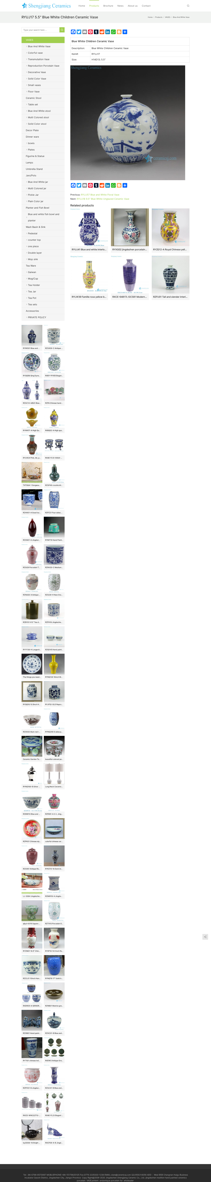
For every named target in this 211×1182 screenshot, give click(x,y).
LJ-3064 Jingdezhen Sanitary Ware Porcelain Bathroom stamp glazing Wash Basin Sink (32, 896)
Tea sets (32, 304)
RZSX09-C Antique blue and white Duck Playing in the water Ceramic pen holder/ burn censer (54, 348)
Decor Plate (32, 130)
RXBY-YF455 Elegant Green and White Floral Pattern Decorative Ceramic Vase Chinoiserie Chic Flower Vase (54, 376)
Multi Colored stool (38, 117)
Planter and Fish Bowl (37, 207)
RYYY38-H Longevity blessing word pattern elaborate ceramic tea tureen (32, 650)
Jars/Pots (31, 175)
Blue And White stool (39, 110)
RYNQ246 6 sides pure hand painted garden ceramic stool (54, 732)
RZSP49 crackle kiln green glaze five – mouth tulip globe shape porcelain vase (54, 485)
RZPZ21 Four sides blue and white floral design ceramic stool (54, 513)
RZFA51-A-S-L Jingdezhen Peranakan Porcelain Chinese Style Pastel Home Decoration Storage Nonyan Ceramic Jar (54, 814)
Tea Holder (34, 285)
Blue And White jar (38, 181)
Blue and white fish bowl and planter (43, 217)
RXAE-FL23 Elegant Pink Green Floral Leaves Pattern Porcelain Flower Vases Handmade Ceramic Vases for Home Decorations (54, 1115)
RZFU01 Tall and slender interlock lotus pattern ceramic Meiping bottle (170, 296)
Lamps (29, 162)
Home (82, 5)
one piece (33, 246)
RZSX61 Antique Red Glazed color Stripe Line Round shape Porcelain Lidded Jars (32, 869)
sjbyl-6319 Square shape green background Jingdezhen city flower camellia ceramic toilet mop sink (32, 924)
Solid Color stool (37, 123)
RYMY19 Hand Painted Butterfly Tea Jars (54, 540)
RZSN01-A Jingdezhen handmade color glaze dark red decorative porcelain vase (32, 540)
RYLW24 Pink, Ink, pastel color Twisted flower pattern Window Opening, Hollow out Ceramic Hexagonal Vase (32, 458)
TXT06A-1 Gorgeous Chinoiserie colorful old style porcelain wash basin (32, 485)
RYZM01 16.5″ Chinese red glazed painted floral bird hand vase (32, 951)
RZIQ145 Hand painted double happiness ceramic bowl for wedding (54, 650)
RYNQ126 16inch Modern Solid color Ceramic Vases (54, 677)
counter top (34, 239)
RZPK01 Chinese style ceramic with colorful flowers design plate (32, 841)
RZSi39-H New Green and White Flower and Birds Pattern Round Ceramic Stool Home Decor (54, 595)
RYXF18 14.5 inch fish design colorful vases (54, 951)
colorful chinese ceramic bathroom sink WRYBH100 (54, 841)
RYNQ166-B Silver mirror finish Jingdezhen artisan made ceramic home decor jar (32, 787)
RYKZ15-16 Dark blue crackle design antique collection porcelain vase (54, 869)
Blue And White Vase (39, 46)
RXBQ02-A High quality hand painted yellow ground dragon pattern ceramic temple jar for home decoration (54, 430)
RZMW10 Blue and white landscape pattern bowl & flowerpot (32, 814)
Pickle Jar (33, 194)
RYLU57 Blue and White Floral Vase (100, 194)
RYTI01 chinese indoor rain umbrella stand (32, 1060)
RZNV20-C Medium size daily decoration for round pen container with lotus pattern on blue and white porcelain (54, 567)
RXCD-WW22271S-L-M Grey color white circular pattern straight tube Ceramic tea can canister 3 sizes (32, 1115)
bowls (31, 143)
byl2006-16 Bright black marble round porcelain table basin (32, 1143)
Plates (31, 149)
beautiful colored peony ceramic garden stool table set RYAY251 (54, 759)
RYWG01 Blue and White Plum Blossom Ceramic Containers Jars (32, 348)
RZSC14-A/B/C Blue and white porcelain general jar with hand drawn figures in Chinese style (32, 403)
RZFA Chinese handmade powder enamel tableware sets (54, 403)
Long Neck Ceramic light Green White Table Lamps (54, 787)
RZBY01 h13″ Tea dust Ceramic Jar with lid (32, 622)
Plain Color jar (35, 201)
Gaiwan (32, 272)
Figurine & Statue (35, 156)
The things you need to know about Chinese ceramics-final (32, 677)
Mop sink (33, 259)
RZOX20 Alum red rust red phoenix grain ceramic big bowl (32, 732)
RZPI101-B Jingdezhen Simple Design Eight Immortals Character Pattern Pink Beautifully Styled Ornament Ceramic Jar (32, 1088)
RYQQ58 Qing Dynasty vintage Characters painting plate (32, 376)
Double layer (35, 252)
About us (133, 5)
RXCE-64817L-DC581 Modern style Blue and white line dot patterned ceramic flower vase (129, 296)
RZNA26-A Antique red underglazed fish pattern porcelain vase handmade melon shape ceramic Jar (32, 595)
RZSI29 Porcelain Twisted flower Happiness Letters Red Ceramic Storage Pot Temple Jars (32, 567)
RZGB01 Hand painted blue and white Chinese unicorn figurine (32, 1033)
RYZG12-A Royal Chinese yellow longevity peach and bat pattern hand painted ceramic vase (170, 249)
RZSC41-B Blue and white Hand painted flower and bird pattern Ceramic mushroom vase (54, 1088)
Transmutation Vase (38, 59)
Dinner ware (32, 136)
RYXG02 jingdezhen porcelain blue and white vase (129, 249)
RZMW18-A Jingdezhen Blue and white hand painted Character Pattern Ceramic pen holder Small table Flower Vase (54, 896)
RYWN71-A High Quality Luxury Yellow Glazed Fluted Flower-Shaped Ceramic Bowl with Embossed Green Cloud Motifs (32, 430)
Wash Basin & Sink (36, 226)
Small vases (34, 85)
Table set (33, 104)
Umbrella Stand (34, 169)
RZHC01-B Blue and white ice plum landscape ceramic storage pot (54, 1033)
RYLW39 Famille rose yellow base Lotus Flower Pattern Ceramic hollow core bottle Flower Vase (89, 296)
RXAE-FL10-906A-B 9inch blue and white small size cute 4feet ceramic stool (54, 458)
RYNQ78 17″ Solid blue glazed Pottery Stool (54, 978)
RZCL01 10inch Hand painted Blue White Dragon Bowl (32, 978)
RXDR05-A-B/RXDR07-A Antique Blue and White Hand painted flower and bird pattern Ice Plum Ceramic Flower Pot (32, 1006)
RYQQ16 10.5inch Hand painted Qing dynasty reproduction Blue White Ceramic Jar (32, 704)
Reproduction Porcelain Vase (43, 65)
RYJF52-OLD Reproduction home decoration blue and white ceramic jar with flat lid (54, 704)
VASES (29, 39)
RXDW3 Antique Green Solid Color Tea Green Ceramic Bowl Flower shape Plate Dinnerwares (54, 1060)
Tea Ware (31, 265)
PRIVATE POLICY (40, 317)
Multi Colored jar (37, 188)
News (120, 5)
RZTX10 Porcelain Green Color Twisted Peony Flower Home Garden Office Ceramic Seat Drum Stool (54, 924)
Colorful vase (35, 52)
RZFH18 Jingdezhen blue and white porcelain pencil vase (54, 622)
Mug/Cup (33, 278)
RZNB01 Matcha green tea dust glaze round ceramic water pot (54, 1006)
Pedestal (32, 233)
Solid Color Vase (37, 78)
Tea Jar (32, 291)
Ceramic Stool (33, 98)
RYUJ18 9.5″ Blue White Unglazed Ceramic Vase (103, 198)
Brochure (108, 5)
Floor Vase (33, 91)
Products (94, 5)
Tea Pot (32, 298)
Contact (146, 5)
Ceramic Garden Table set (32, 759)
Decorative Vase (37, 72)
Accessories (32, 310)
